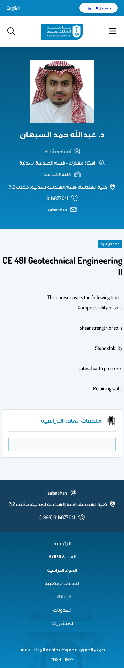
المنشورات (62, 623)
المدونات (62, 610)
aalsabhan (57, 209)
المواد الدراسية (62, 570)
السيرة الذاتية (62, 556)
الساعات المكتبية (62, 583)
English (13, 8)
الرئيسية (62, 543)
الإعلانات (62, 596)
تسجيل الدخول (98, 7)
